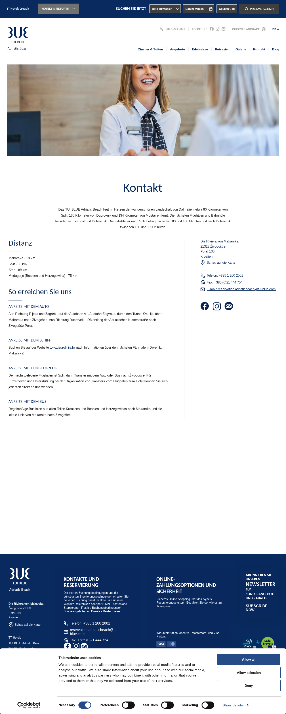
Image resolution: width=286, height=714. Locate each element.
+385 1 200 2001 (174, 29)
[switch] (128, 705)
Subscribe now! (256, 608)
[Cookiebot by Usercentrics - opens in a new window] (28, 705)
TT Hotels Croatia (18, 8)
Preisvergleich (262, 8)
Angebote (177, 49)
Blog (275, 49)
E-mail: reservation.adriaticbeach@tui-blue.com (241, 289)
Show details (233, 705)
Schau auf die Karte (221, 262)
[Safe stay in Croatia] (258, 644)
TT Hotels (14, 637)
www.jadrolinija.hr (62, 347)
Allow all (248, 659)
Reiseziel (222, 49)
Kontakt (259, 49)
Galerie (241, 49)
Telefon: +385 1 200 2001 (225, 275)
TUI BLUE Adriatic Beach (24, 643)
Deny (249, 685)
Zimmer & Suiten (150, 49)
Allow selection (249, 673)
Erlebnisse (200, 49)
